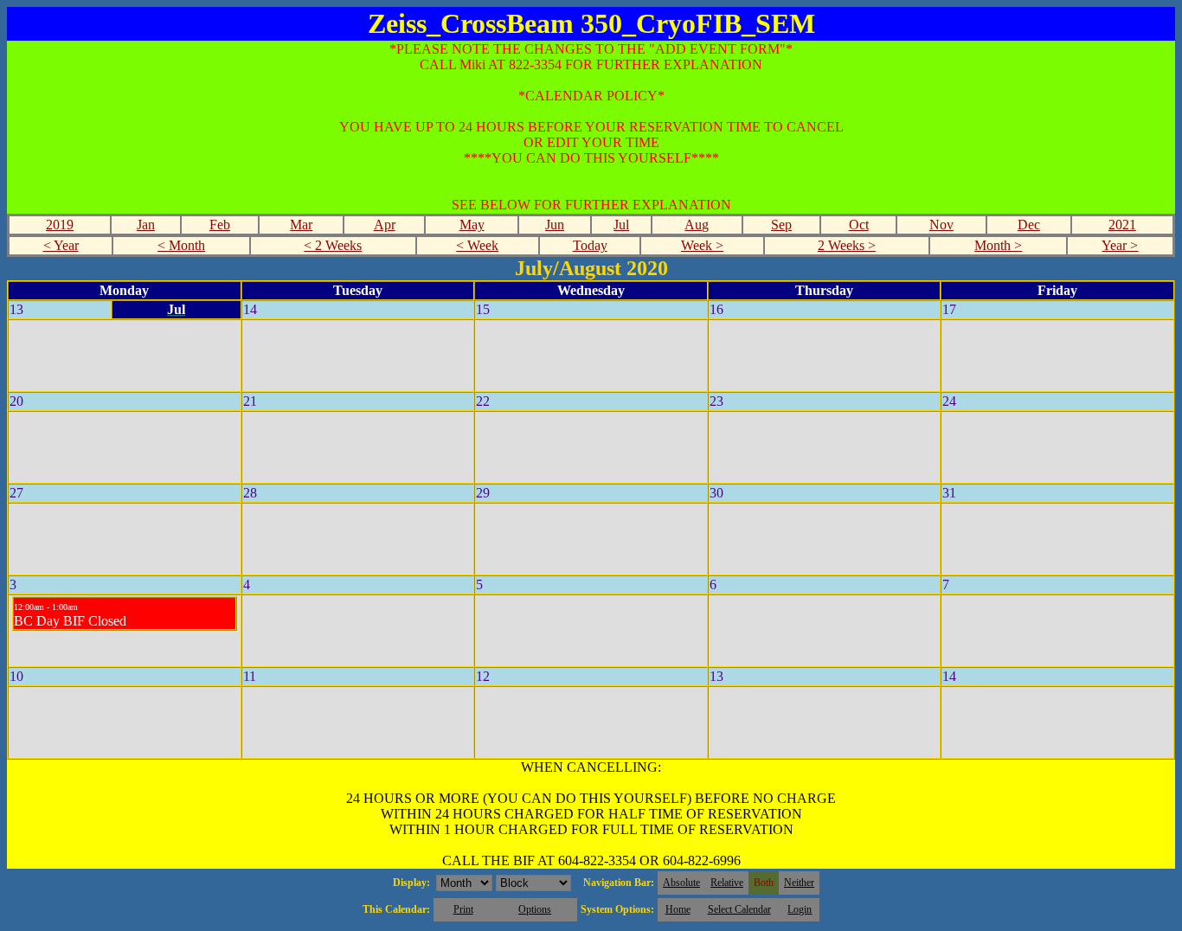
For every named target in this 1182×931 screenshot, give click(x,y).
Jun (554, 224)
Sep (781, 224)
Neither (799, 882)
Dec (1029, 224)
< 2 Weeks (333, 245)
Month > (998, 245)
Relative (726, 882)
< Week (477, 245)
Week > (702, 245)
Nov (941, 224)
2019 (60, 224)
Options (534, 909)
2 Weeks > (847, 245)
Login (799, 909)
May (472, 224)
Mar (301, 224)
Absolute (681, 882)
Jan (146, 224)
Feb (219, 224)
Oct (859, 224)
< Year (61, 245)
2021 (1122, 224)
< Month (181, 245)
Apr (384, 224)
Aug (696, 224)
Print (463, 909)
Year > (1120, 245)
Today (590, 245)
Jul (621, 224)
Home (678, 909)
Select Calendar (739, 909)
